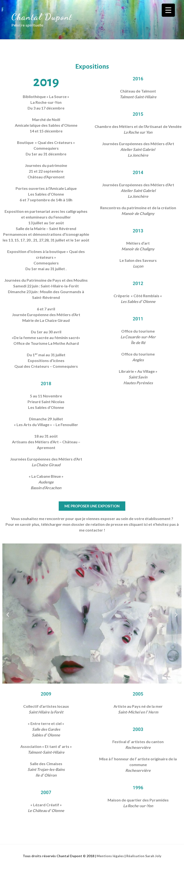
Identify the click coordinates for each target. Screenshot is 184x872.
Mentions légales (111, 856)
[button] (8, 614)
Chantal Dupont (42, 17)
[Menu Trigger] (168, 10)
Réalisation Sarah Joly (143, 856)
